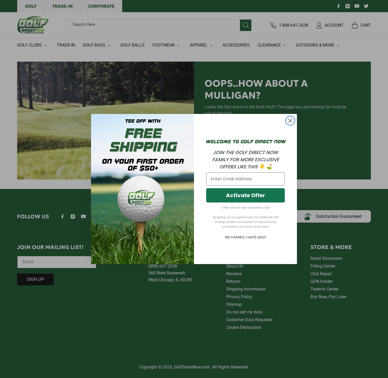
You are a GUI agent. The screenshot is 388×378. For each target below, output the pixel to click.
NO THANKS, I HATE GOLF (245, 237)
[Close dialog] (290, 120)
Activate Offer (245, 195)
